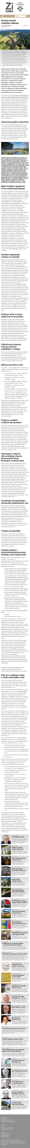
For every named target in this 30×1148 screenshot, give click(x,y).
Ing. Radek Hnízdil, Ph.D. (6, 1048)
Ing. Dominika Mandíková (16, 963)
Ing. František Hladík (15, 1069)
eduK (2, 1126)
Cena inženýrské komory (7, 1128)
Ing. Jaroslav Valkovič (6, 25)
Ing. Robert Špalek (15, 835)
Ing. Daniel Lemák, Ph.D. (16, 867)
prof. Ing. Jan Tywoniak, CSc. (17, 1090)
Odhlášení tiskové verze (7, 1120)
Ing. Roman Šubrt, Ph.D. (16, 920)
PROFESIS (4, 1125)
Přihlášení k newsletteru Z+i (8, 1121)
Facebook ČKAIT (5, 1134)
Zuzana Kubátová (15, 846)
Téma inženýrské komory (8, 1129)
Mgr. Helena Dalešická (16, 931)
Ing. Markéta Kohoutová (16, 1101)
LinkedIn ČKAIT (5, 1135)
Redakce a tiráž (5, 1119)
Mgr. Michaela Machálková (17, 888)
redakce (3, 1027)
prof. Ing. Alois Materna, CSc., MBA (18, 1005)
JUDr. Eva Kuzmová (15, 899)
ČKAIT (3, 1132)
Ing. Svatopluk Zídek (16, 1080)
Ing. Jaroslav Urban (15, 984)
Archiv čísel (4, 1117)
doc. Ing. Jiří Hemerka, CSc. (17, 995)
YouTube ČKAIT (5, 1137)
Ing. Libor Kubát (15, 856)
